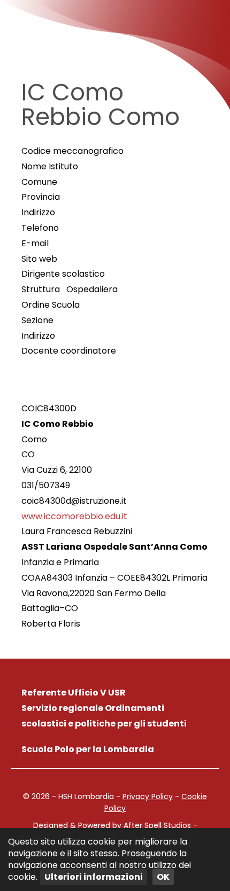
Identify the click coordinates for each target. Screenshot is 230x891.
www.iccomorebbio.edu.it (74, 516)
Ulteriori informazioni (93, 877)
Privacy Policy (147, 796)
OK (163, 877)
